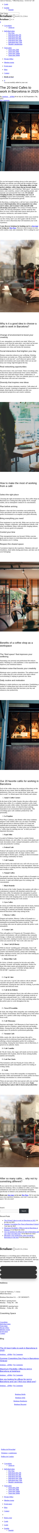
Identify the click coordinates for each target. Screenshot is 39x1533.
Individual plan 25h (14, 1473)
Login (6, 1521)
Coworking (3, 1322)
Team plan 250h (13, 1488)
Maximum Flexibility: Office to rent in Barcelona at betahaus (16, 1370)
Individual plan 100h (15, 1478)
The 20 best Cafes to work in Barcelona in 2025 (20, 1220)
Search (2, 1208)
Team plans (3, 1326)
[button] (20, 1394)
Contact (2, 1333)
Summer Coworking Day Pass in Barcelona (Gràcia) (21, 1224)
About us (11, 1465)
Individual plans (5, 1324)
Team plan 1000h (14, 1491)
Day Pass (11, 1471)
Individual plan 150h (15, 1480)
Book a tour (8, 1518)
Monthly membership (15, 1482)
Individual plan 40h (14, 1475)
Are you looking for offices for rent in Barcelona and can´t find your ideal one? (18, 1380)
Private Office (4, 1328)
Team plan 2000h (14, 1493)
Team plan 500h (13, 1489)
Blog (5, 1507)
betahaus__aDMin (8, 96)
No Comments (5, 100)
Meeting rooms (5, 1330)
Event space (4, 1332)
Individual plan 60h (14, 1476)
